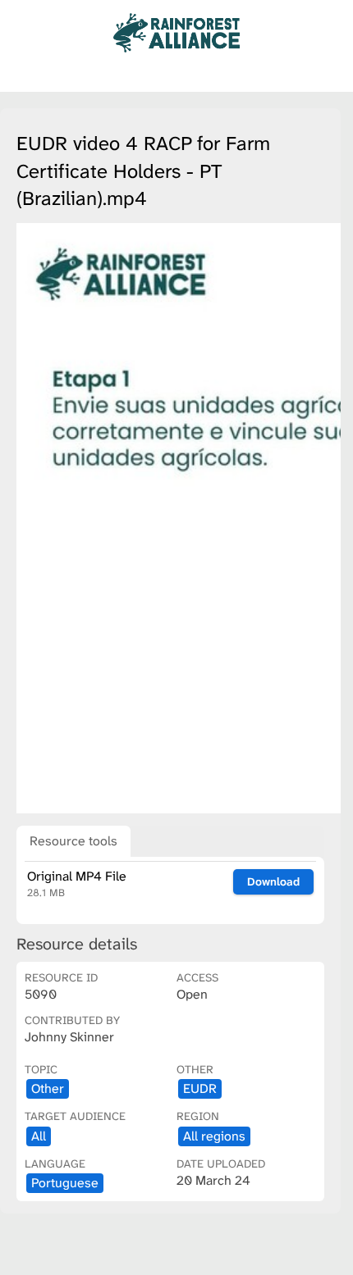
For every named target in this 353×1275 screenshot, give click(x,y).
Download (273, 881)
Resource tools (73, 840)
